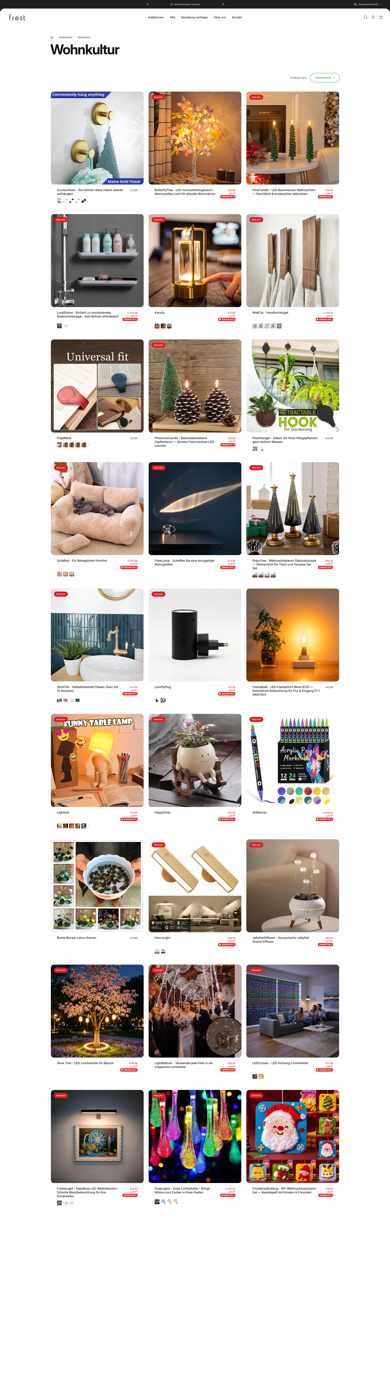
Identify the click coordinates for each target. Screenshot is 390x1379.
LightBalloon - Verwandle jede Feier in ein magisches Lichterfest (184, 1065)
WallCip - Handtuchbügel (270, 312)
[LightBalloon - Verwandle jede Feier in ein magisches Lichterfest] (195, 1011)
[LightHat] (97, 760)
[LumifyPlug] (195, 635)
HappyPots (162, 812)
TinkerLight (65, 1315)
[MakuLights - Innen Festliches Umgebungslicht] (292, 1262)
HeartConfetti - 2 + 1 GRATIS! (175, 1315)
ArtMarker (259, 812)
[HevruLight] (195, 885)
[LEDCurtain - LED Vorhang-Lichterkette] (292, 1011)
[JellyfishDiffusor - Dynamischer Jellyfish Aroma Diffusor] (292, 885)
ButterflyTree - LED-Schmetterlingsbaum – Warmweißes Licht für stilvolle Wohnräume (185, 192)
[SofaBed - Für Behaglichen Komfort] (97, 508)
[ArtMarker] (292, 760)
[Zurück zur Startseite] (51, 37)
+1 (88, 445)
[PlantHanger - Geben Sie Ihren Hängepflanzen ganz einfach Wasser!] (292, 385)
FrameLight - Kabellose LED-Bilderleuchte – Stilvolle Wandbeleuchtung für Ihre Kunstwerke (88, 1192)
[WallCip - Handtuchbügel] (292, 260)
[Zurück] (147, 4)
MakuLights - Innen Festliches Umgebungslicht (273, 1315)
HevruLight (162, 938)
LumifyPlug (163, 687)
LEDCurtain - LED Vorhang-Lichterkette (280, 1063)
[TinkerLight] (97, 1262)
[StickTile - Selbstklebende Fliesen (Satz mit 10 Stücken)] (97, 635)
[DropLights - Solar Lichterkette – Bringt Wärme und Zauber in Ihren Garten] (195, 1136)
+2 (186, 1322)
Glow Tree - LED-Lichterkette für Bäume (85, 1063)
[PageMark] (97, 385)
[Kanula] (195, 260)
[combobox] (368, 4)
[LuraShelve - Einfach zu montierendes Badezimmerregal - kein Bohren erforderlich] (97, 260)
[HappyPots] (195, 760)
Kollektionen (65, 37)
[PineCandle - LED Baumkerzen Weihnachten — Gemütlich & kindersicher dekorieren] (292, 138)
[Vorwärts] (222, 4)
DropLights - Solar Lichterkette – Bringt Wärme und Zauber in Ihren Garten (182, 1190)
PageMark (64, 438)
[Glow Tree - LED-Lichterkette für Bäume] (97, 1011)
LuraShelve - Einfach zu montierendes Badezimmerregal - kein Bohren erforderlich (88, 314)
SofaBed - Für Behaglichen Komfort (82, 560)
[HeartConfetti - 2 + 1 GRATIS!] (195, 1262)
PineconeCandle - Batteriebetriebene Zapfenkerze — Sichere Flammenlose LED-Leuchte (185, 442)
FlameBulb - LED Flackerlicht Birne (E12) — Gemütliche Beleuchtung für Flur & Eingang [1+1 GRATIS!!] (286, 690)
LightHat (63, 812)
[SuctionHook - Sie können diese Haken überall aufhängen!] (97, 138)
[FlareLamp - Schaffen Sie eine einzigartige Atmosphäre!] (195, 508)
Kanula (160, 312)
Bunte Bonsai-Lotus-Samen (76, 938)
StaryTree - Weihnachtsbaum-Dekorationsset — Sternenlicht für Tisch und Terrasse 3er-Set (284, 564)
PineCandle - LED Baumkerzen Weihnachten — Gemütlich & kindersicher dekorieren (283, 192)
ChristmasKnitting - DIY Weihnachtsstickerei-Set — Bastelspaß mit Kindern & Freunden (284, 1190)
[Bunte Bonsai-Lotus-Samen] (97, 885)
